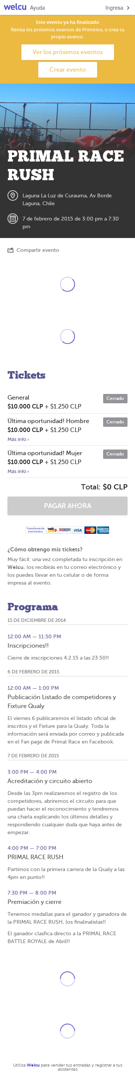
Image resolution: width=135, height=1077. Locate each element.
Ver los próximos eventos (68, 52)
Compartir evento (37, 250)
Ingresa (114, 7)
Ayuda (37, 7)
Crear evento (68, 69)
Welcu (15, 7)
